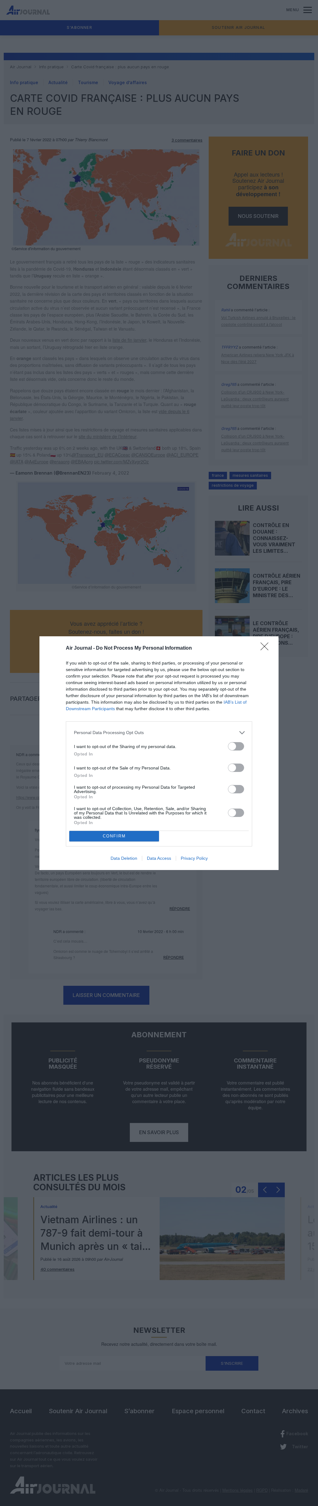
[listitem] (159, 732)
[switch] (236, 746)
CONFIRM (114, 836)
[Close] (266, 648)
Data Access (159, 858)
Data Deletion (124, 858)
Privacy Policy (194, 858)
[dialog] (159, 753)
